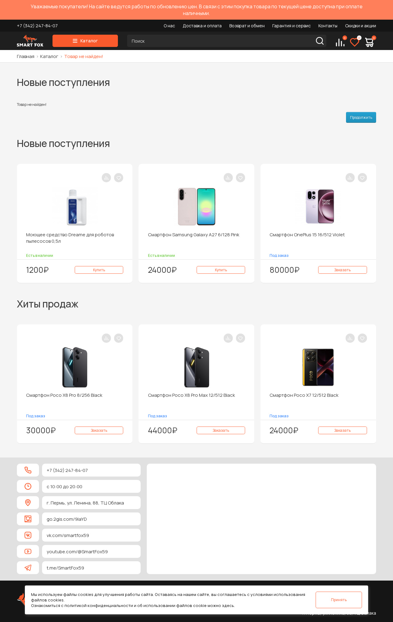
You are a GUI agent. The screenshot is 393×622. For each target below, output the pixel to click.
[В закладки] (58, 177)
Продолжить (361, 117)
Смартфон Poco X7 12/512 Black (243, 395)
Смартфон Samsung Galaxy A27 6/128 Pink (133, 234)
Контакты (327, 26)
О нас (169, 26)
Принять (339, 599)
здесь (228, 605)
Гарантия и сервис (291, 26)
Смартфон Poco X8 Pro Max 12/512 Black (131, 395)
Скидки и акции (360, 26)
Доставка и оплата (202, 26)
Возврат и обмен (247, 26)
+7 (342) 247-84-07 (37, 26)
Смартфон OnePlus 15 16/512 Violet (246, 234)
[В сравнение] (46, 177)
